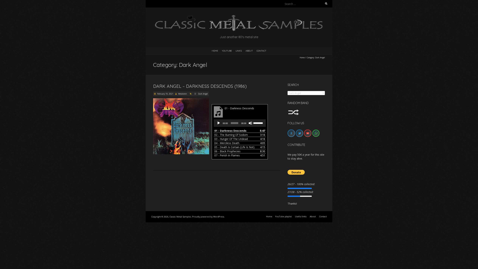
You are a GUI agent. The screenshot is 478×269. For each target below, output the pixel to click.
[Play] (219, 123)
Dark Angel (203, 93)
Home (302, 57)
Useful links (300, 216)
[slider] (258, 122)
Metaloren (182, 93)
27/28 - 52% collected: (301, 192)
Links (239, 50)
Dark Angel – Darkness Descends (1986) (200, 86)
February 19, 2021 (165, 93)
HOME (215, 50)
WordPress (218, 216)
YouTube (227, 50)
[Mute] (250, 123)
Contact (261, 50)
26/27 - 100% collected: (301, 184)
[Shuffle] (293, 111)
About (249, 50)
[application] (240, 123)
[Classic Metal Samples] (239, 16)
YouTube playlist (283, 216)
